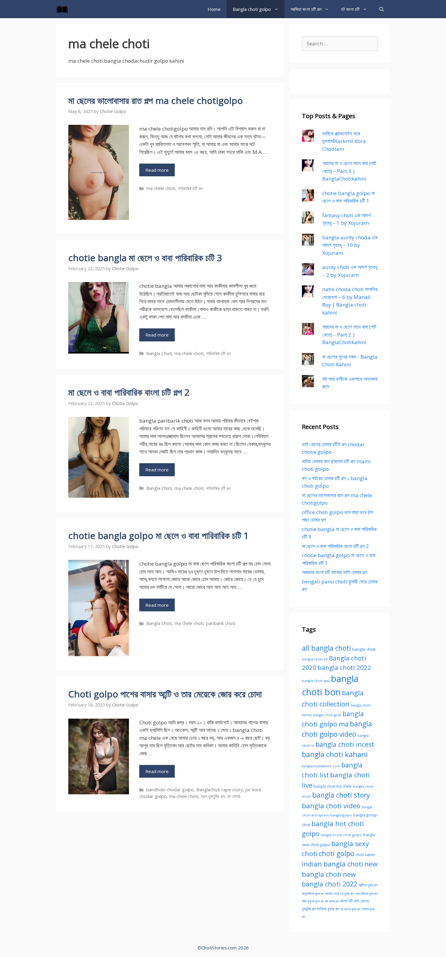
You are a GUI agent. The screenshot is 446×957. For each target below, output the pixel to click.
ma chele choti (160, 188)
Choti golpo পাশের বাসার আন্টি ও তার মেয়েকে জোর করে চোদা (165, 694)
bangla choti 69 (315, 659)
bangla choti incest (345, 744)
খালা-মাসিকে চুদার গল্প (366, 894)
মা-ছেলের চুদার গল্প (350, 909)
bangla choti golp (327, 715)
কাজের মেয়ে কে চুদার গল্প (339, 893)
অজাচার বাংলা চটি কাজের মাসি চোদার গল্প (334, 572)
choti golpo (336, 853)
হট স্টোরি (233, 796)
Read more (157, 170)
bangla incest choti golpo (341, 834)
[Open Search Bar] (381, 9)
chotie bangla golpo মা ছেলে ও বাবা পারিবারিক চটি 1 (158, 535)
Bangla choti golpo (252, 9)
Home (214, 9)
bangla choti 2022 (344, 667)
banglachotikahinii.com (321, 766)
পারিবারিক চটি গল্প (190, 188)
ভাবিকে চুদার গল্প (328, 909)
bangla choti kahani (335, 754)
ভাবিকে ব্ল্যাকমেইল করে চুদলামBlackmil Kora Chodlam (344, 141)
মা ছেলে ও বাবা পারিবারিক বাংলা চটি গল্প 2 (129, 392)
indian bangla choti (332, 863)
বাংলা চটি (346, 901)
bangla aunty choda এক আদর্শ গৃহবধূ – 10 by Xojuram (350, 245)
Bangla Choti (159, 353)
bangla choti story (341, 795)
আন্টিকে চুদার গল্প (367, 884)
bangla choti (364, 649)
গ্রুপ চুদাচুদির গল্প (213, 796)
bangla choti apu (316, 680)
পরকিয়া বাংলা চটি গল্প (306, 9)
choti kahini (365, 854)
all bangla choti (326, 648)
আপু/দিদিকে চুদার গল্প (313, 893)
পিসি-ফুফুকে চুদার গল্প (313, 901)
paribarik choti (220, 623)
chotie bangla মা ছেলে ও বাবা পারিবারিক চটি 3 (145, 257)
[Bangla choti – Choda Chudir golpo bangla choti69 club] (63, 9)
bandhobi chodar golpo (170, 790)
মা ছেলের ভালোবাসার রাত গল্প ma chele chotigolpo (155, 100)
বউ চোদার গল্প (332, 901)
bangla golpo (341, 815)
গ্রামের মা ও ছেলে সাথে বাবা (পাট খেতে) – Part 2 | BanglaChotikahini (349, 334)
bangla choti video (331, 805)
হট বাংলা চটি (350, 9)
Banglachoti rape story (219, 790)
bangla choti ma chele (333, 786)
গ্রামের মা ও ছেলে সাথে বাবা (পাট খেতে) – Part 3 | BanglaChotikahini (349, 171)
